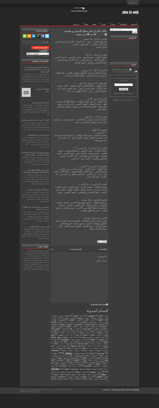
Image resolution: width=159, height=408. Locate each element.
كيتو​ (70, 366)
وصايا (90, 376)
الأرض (86, 320)
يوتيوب (70, 376)
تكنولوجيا (122, 23)
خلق (98, 345)
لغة (57, 366)
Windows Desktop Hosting (29, 392)
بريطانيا (99, 335)
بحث (62, 332)
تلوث (54, 339)
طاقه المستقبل (79, 355)
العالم (68, 326)
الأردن (92, 320)
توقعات (105, 342)
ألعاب (75, 326)
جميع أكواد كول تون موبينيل (38, 189)
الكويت (77, 328)
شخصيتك (101, 353)
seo (60, 379)
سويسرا (70, 350)
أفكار (54, 318)
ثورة (82, 341)
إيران (87, 332)
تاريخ (53, 335)
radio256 (133, 3)
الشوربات (102, 326)
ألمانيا (64, 328)
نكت (61, 374)
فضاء (84, 360)
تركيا (76, 337)
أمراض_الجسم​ (65, 330)
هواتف (98, 377)
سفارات (98, 350)
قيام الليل (71, 364)
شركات (91, 353)
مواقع (103, 374)
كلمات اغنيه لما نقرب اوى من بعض (35, 120)
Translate (45, 56)
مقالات (77, 372)
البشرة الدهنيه (92, 322)
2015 (106, 316)
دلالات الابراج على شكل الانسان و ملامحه (85, 31)
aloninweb (23, 390)
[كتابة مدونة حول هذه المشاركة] (103, 241)
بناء (71, 335)
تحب (102, 337)
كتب (56, 364)
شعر (83, 353)
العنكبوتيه (53, 326)
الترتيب (77, 322)
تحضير (97, 337)
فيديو (70, 362)
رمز (90, 348)
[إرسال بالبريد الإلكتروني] (105, 241)
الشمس (53, 324)
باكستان (74, 332)
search (66, 379)
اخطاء (66, 316)
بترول (68, 332)
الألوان (54, 320)
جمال (77, 341)
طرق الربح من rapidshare (38, 135)
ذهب (101, 348)
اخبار (76, 316)
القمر (96, 328)
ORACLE (78, 379)
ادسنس (60, 316)
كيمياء (64, 366)
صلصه (55, 353)
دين (52, 346)
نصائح (73, 374)
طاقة (87, 355)
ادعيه (54, 316)
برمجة (106, 335)
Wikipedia (53, 379)
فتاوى (95, 360)
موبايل (95, 374)
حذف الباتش (56, 341)
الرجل (53, 322)
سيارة (63, 350)
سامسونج (105, 350)
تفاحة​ (84, 339)
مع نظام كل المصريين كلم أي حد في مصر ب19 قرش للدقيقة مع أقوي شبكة (36, 69)
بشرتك (85, 335)
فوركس (77, 362)
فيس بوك (63, 362)
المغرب (106, 330)
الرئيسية (134, 24)
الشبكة (69, 324)
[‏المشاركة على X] (101, 241)
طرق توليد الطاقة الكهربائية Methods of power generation (36, 171)
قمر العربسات (81, 364)
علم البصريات (74, 358)
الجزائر (71, 322)
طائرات (94, 355)
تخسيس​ (91, 337)
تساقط (65, 337)
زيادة (54, 348)
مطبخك (55, 368)
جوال (71, 341)
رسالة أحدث (103, 249)
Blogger (116, 100)
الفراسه (103, 328)
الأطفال (72, 320)
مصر (66, 369)
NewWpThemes (66, 390)
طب (63, 355)
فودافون (84, 362)
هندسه (106, 376)
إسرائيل (93, 318)
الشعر (62, 324)
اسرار (86, 318)
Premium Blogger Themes (37, 390)
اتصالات (91, 316)
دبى (94, 345)
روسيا (76, 348)
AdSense (62, 376)
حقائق (92, 343)
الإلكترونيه (62, 320)
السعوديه (78, 324)
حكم (62, 343)
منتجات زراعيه (61, 372)
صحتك (68, 352)
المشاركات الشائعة (40, 48)
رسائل (96, 348)
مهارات (53, 372)
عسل (90, 358)
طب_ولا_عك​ (56, 355)
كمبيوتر (88, 366)
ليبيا (105, 369)
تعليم (93, 339)
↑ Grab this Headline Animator (79, 10)
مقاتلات (84, 372)
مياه (84, 374)
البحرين (100, 322)
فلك (68, 360)
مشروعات (74, 369)
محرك (88, 369)
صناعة (106, 355)
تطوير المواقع (55, 337)
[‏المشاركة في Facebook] (98, 241)
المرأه (57, 328)
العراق (61, 326)
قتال (104, 364)
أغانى (66, 318)
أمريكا (56, 331)
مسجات (82, 369)
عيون (106, 360)
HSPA (85, 379)
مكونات (69, 372)
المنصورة (99, 330)
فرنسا (90, 360)
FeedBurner (129, 93)
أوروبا (93, 332)
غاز (100, 360)
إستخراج (100, 318)
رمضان (84, 348)
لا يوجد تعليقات (81, 34)
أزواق (106, 318)
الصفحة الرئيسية (75, 249)
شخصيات (55, 350)
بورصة (61, 335)
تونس (97, 341)
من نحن (76, 24)
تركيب (71, 337)
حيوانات (56, 343)
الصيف (86, 326)
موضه (89, 374)
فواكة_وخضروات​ (94, 362)
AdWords (53, 376)
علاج (84, 358)
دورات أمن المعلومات (77, 346)
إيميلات (82, 332)
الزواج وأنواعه (90, 324)
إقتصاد (100, 320)
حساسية (106, 343)
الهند (86, 330)
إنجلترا (106, 332)
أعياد (72, 318)
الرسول (101, 324)
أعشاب (79, 318)
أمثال (72, 330)
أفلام (106, 320)
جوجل (65, 342)
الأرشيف (43, 51)
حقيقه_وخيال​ (69, 343)
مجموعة (94, 369)
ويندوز (77, 376)
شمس (77, 353)
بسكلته (93, 335)
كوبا (79, 366)
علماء (65, 358)
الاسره (78, 320)
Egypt (91, 379)
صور (100, 355)
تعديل (112, 23)
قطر (89, 364)
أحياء (81, 316)
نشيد (79, 374)
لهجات (52, 366)
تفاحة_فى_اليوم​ (76, 339)
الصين (80, 326)
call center (103, 379)
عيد (54, 358)
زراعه (61, 348)
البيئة (84, 322)
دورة (64, 345)
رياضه (69, 348)
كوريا (74, 366)
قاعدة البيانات (54, 362)
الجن (65, 322)
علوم (60, 358)
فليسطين (60, 360)
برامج (56, 333)
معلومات (93, 372)
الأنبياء (106, 322)
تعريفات (102, 339)
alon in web (130, 12)
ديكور (58, 345)
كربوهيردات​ (105, 366)
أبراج (92, 34)
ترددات (84, 337)
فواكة (103, 362)
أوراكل (100, 332)
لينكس (100, 369)
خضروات (105, 345)
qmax (71, 379)
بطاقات (77, 335)
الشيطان (93, 326)
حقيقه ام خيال (83, 343)
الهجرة (92, 330)
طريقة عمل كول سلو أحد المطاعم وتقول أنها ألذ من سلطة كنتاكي (35, 154)
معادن (99, 372)
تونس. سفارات (90, 341)
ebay (96, 379)
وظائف (84, 377)
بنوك (67, 335)
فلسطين (76, 360)
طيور (106, 358)
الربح (60, 322)
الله (71, 329)
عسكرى (98, 358)
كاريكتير (63, 364)
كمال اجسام (96, 366)
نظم (67, 374)
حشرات (99, 343)
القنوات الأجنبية (87, 328)
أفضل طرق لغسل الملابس (39, 227)
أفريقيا (60, 318)
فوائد (52, 360)
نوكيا (55, 374)
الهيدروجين (79, 330)
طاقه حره (69, 355)
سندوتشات (84, 350)
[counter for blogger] (134, 70)
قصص (98, 364)
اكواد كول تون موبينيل (40, 102)
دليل (89, 345)
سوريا (76, 350)
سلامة (90, 350)
